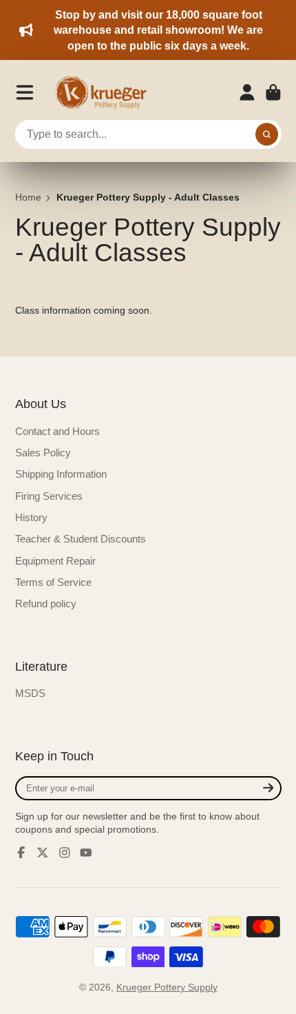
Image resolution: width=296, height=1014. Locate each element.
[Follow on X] (42, 852)
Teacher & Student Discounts (80, 539)
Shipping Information (61, 474)
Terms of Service (53, 582)
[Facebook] (21, 852)
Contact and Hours (57, 431)
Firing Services (49, 496)
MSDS (30, 693)
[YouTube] (86, 852)
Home (28, 197)
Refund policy (45, 603)
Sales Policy (43, 452)
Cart (273, 92)
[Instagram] (65, 852)
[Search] (267, 134)
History (31, 517)
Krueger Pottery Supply (167, 987)
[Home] (105, 92)
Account (247, 92)
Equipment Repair (55, 561)
